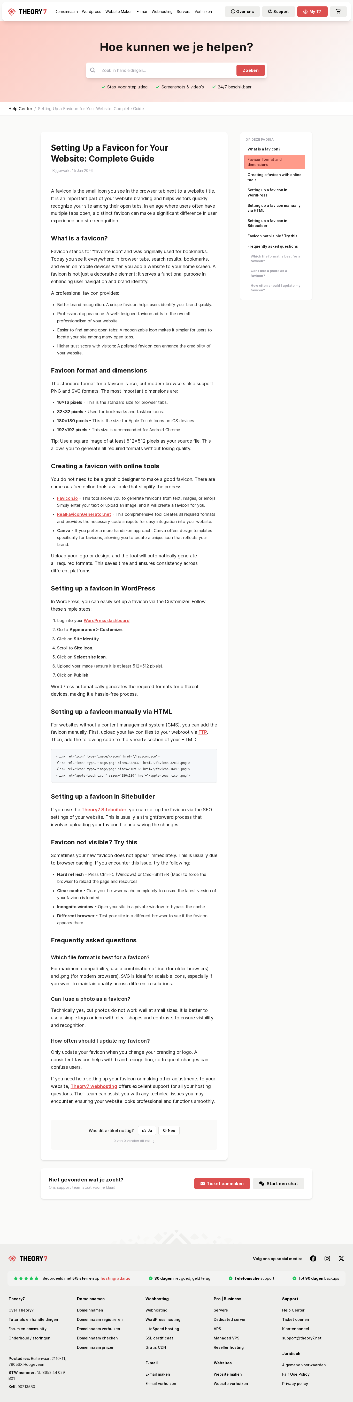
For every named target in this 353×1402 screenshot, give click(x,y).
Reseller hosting (229, 1347)
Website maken (228, 1374)
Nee (171, 1130)
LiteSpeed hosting (162, 1329)
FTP (202, 732)
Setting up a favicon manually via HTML (274, 208)
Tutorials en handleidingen (33, 1319)
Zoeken (251, 70)
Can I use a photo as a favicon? (269, 273)
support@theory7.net (301, 1338)
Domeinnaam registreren (100, 1319)
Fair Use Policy (296, 1374)
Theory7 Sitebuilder (103, 809)
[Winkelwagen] (338, 11)
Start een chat (282, 1183)
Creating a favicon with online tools (275, 177)
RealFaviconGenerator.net (84, 514)
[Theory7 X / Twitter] (341, 1258)
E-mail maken (157, 1374)
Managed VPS (226, 1338)
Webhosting (156, 1310)
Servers (221, 1310)
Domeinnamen (90, 1310)
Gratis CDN (155, 1347)
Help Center (20, 108)
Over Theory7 (21, 1310)
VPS (217, 1329)
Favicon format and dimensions (265, 162)
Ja (150, 1130)
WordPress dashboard (106, 620)
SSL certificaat (159, 1338)
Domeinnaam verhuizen (98, 1329)
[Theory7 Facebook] (313, 1258)
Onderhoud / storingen (29, 1338)
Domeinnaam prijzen (95, 1347)
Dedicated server (230, 1319)
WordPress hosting (162, 1319)
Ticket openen (295, 1319)
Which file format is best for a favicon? (275, 258)
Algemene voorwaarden (304, 1365)
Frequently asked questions (273, 246)
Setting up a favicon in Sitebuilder (267, 223)
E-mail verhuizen (160, 1383)
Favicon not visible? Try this (272, 236)
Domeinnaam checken (97, 1338)
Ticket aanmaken (225, 1183)
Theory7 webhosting (94, 1086)
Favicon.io (67, 498)
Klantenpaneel (295, 1329)
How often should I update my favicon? (275, 287)
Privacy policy (295, 1383)
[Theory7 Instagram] (327, 1258)
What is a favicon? (264, 149)
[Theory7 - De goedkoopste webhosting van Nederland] (27, 12)
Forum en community (28, 1329)
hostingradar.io (116, 1278)
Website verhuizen (231, 1383)
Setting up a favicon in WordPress (267, 192)
